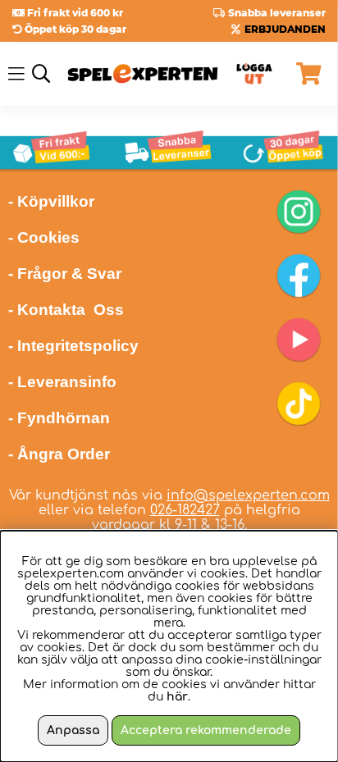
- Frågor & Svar (64, 273)
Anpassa (73, 730)
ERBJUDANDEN (285, 29)
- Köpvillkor (51, 201)
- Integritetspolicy (73, 345)
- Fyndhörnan (59, 418)
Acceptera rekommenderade (206, 730)
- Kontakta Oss (66, 309)
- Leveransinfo (62, 381)
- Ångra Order (59, 454)
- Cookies (44, 237)
